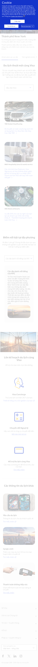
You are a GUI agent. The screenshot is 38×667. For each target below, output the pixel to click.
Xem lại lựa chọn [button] (26, 26)
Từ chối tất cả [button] (11, 26)
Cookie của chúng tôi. (17, 16)
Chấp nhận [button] (17, 21)
